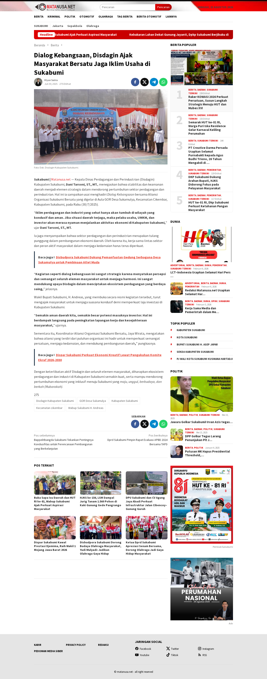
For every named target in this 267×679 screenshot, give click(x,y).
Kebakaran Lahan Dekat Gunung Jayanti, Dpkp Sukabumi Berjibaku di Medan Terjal (161, 35)
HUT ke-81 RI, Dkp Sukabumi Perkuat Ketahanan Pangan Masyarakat (208, 206)
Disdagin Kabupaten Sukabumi (55, 401)
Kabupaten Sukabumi (125, 401)
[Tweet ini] (144, 82)
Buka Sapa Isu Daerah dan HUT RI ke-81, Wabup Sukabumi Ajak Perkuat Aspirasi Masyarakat (55, 503)
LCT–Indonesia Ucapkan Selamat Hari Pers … (200, 274)
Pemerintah (214, 169)
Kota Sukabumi (187, 337)
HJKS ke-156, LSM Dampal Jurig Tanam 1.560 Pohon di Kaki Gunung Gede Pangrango (100, 501)
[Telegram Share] (154, 82)
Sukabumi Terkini (207, 140)
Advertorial (177, 265)
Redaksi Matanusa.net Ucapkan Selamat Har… (207, 292)
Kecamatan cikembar (49, 408)
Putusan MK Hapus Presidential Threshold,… (207, 453)
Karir (37, 645)
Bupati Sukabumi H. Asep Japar (197, 344)
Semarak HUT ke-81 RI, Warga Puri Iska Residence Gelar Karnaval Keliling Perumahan (207, 127)
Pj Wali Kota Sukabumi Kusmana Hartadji (205, 359)
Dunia (208, 265)
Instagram (208, 649)
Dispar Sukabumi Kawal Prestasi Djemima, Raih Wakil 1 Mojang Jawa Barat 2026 (55, 546)
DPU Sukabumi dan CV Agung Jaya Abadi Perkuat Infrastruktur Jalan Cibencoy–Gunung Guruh (146, 503)
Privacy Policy (76, 645)
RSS (205, 655)
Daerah (201, 89)
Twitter (175, 649)
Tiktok (174, 655)
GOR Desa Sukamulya (92, 401)
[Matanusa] (55, 7)
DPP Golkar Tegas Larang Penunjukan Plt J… (203, 438)
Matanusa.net (61, 179)
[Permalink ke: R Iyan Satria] (38, 82)
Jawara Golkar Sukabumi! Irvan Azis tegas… (201, 422)
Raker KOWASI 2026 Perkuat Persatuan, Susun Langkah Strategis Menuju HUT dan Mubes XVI (208, 102)
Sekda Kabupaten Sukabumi (195, 352)
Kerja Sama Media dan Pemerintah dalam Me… (202, 310)
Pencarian (163, 7)
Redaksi (103, 645)
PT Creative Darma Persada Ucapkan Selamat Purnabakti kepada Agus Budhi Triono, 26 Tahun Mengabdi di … (208, 155)
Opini (214, 301)
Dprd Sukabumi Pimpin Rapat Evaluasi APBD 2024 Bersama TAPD (137, 440)
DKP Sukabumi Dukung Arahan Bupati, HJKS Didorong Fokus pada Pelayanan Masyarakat (204, 182)
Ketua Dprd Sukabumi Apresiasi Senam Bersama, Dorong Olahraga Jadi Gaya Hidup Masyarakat (145, 547)
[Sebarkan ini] (135, 82)
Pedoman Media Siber (48, 651)
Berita (192, 89)
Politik (193, 414)
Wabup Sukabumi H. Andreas (85, 408)
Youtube (144, 655)
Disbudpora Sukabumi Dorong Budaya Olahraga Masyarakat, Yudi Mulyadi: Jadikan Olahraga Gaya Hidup (100, 547)
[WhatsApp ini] (163, 82)
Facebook (145, 649)
